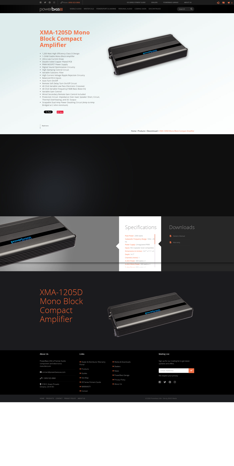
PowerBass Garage (121, 375)
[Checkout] (223, 3)
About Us (118, 384)
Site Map (85, 378)
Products (85, 369)
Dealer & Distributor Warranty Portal (92, 363)
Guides (84, 373)
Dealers (117, 366)
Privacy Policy (119, 379)
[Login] (218, 3)
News (116, 371)
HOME (42, 398)
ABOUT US (81, 398)
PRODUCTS (50, 398)
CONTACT (59, 398)
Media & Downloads (122, 362)
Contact (84, 391)
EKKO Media (172, 398)
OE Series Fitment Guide (91, 382)
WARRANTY (86, 386)
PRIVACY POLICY (70, 398)
